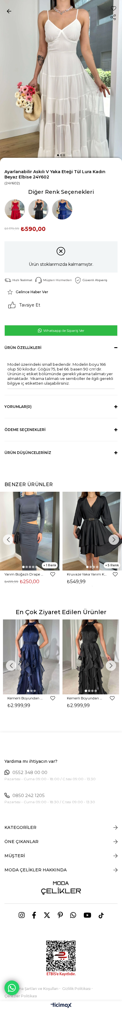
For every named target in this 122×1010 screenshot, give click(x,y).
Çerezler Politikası (20, 996)
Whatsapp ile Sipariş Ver (63, 330)
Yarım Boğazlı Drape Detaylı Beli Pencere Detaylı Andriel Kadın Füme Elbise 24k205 (24, 574)
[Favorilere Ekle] (113, 8)
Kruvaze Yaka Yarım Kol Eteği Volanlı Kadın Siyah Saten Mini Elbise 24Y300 (87, 574)
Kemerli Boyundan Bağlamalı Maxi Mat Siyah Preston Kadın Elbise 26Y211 (85, 698)
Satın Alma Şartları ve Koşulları (31, 988)
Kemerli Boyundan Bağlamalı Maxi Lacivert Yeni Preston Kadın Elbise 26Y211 (26, 698)
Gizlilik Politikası (76, 988)
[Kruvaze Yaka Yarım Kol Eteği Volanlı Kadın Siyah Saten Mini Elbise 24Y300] (92, 531)
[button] (58, 155)
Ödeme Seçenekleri (25, 429)
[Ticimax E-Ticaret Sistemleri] (61, 1006)
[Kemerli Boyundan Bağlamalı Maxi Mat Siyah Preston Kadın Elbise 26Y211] (90, 656)
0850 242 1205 (28, 795)
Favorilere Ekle (52, 574)
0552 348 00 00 (29, 772)
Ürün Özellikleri (22, 347)
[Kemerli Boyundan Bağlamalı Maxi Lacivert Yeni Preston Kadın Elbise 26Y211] (31, 656)
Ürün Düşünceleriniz (27, 452)
